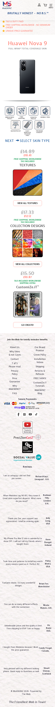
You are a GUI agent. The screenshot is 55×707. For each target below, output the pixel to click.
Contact (15, 359)
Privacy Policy (14, 372)
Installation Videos (40, 361)
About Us (14, 347)
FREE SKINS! (40, 378)
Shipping (40, 366)
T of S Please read (15, 365)
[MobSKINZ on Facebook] (18, 415)
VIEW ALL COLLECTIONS (27, 264)
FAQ (14, 393)
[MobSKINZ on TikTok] (36, 414)
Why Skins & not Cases (15, 353)
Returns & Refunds (40, 372)
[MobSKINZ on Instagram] (24, 415)
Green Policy (40, 354)
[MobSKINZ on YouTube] (30, 415)
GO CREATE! (27, 324)
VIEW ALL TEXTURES (27, 203)
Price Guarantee (14, 380)
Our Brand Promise (40, 349)
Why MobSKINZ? (15, 387)
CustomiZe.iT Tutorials (40, 384)
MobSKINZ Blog (40, 392)
